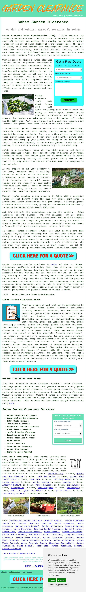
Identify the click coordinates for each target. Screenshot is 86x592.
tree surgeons (45, 488)
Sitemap (4, 572)
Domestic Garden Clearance (48, 529)
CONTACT (69, 16)
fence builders (44, 485)
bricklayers (73, 485)
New (24, 572)
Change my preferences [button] (58, 585)
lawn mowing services (13, 493)
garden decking (10, 482)
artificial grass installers (27, 491)
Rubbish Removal (53, 521)
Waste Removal (52, 532)
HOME (55, 16)
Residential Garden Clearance (26, 521)
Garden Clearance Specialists (57, 543)
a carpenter (17, 488)
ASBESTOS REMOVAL (11, 485)
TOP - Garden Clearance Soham (18, 553)
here (11, 403)
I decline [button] (61, 580)
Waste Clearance (64, 523)
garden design (41, 482)
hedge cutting (55, 474)
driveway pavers (63, 479)
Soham (54, 264)
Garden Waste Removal (27, 526)
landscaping (73, 488)
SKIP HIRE (35, 479)
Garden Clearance (14, 572)
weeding (67, 482)
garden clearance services (63, 395)
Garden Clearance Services (35, 523)
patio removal (63, 491)
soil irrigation (46, 477)
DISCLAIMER (78, 16)
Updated (29, 572)
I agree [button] (52, 580)
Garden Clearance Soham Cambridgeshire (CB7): (29, 36)
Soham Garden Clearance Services (28, 409)
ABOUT (61, 16)
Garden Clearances (52, 526)
